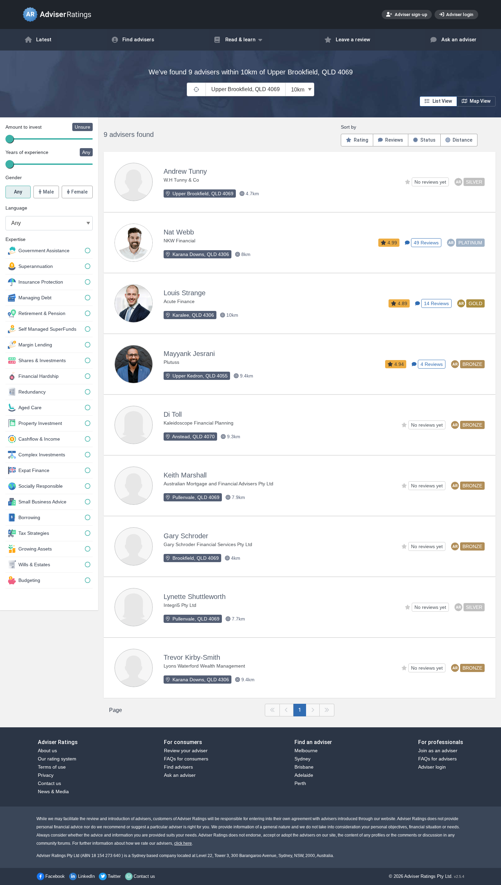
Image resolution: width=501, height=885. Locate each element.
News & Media (53, 791)
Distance (462, 140)
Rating (360, 140)
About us (47, 750)
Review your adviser (186, 750)
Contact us (49, 783)
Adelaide (303, 775)
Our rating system (57, 758)
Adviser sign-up (410, 14)
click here (183, 843)
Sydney (302, 758)
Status (427, 140)
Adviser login (459, 14)
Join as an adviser (437, 750)
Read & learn (240, 40)
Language (16, 208)
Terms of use (52, 767)
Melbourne (306, 750)
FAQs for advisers (437, 758)
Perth (300, 783)
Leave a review (353, 40)
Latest (43, 40)
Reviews (393, 140)
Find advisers (138, 40)
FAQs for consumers (186, 758)
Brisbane (304, 767)
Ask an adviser (458, 40)
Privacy (46, 775)
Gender (13, 177)
